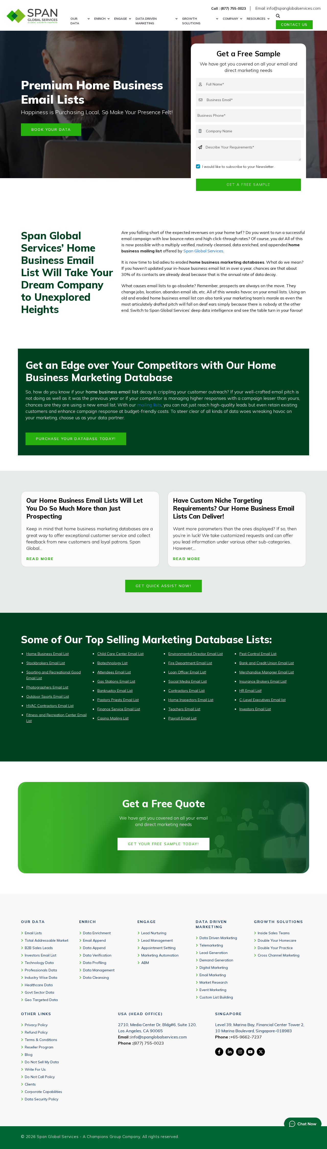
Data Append (94, 947)
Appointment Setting (158, 947)
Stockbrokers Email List (45, 663)
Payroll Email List (182, 718)
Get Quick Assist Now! (163, 586)
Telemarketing (211, 945)
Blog (28, 1054)
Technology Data (39, 962)
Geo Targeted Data (41, 999)
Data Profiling (94, 962)
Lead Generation (214, 952)
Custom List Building (216, 997)
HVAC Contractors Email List (50, 705)
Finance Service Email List (118, 709)
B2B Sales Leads (39, 947)
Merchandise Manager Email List (266, 672)
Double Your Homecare (277, 940)
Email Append (94, 940)
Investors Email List (255, 709)
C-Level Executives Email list (262, 699)
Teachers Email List (184, 709)
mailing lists (149, 405)
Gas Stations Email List (116, 681)
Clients (30, 1084)
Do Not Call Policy (40, 1077)
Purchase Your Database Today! (76, 438)
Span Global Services (203, 250)
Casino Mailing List (113, 718)
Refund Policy (36, 1032)
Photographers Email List (47, 687)
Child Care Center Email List (120, 653)
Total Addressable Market (46, 940)
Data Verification (97, 955)
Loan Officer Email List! (187, 672)
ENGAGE (120, 18)
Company (230, 18)
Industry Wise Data (41, 977)
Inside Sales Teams (274, 932)
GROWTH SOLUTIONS (191, 21)
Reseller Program (39, 1047)
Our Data (75, 21)
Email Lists (33, 932)
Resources (256, 18)
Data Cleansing (96, 977)
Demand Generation (216, 960)
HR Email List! (250, 690)
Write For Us (35, 1069)
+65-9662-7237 (246, 1036)
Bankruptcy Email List (115, 690)
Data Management (98, 970)
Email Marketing (213, 975)
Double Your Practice (275, 947)
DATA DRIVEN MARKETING (146, 21)
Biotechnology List (112, 663)
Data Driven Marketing (218, 938)
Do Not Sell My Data (42, 1062)
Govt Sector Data (39, 992)
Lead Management (157, 940)
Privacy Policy (36, 1025)
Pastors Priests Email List (118, 699)
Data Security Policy (41, 1099)
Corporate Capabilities (43, 1091)
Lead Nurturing (153, 932)
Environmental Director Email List (195, 653)
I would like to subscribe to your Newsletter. (238, 166)
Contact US (294, 24)
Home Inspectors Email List (190, 699)
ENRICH (100, 18)
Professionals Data (41, 970)
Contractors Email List (186, 690)
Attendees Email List (114, 672)
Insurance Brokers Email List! (263, 681)
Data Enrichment (97, 932)
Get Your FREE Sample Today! (163, 844)
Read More (40, 558)
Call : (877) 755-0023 (228, 8)
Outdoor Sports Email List (47, 696)
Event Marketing (213, 989)
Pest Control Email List (257, 653)
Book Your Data (51, 129)
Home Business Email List (47, 653)
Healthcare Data (39, 984)
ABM (145, 962)
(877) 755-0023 (148, 1043)
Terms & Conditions (41, 1039)
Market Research (214, 982)
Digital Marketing (214, 967)
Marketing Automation (160, 955)
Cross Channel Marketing (278, 955)
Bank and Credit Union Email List (266, 663)
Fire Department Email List (190, 663)
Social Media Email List (187, 681)
